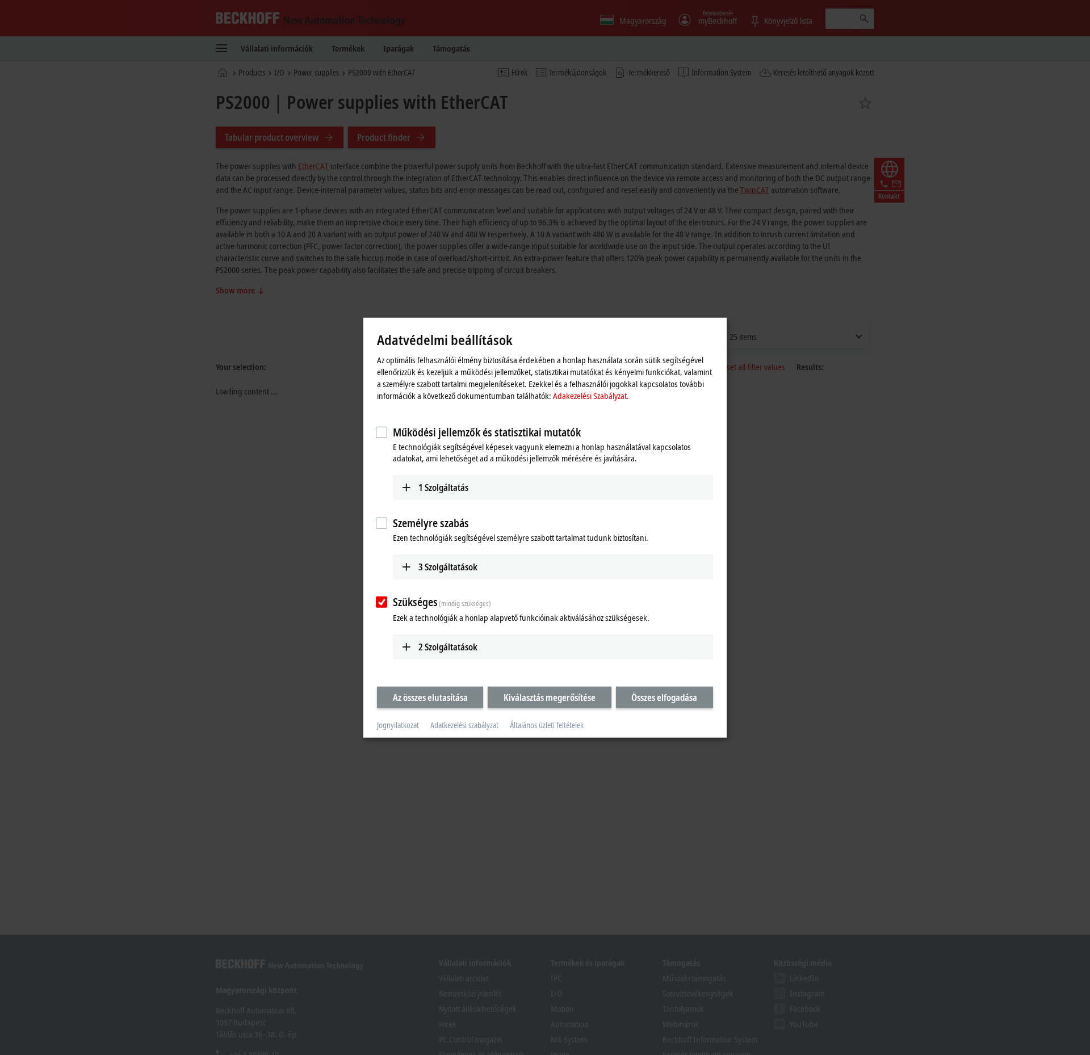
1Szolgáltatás (443, 487)
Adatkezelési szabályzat (464, 725)
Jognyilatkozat (398, 725)
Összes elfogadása (664, 697)
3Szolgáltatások (447, 566)
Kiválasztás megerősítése (550, 697)
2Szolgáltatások (447, 647)
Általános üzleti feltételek (547, 725)
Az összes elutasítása (430, 697)
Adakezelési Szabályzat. (591, 395)
